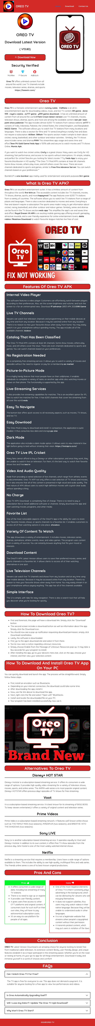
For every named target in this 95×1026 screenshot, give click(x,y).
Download (69, 6)
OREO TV (22, 6)
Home (57, 6)
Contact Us (83, 6)
